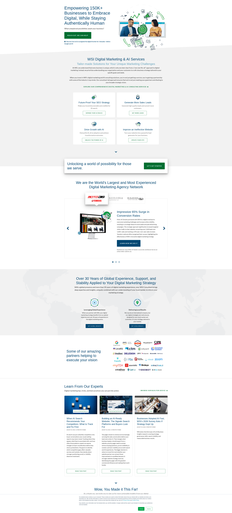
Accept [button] (141, 509)
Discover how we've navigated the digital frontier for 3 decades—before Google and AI (87, 43)
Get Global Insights (94, 326)
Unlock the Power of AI (94, 140)
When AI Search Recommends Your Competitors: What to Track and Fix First (80, 422)
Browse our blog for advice (153, 390)
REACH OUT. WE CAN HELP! (77, 35)
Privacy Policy (126, 500)
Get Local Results (137, 326)
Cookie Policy (135, 500)
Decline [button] (149, 509)
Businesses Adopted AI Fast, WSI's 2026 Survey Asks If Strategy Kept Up (151, 421)
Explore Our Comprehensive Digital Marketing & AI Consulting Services (115, 87)
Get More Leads (138, 113)
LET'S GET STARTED (154, 166)
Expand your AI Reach (94, 113)
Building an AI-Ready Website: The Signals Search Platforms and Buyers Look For (116, 422)
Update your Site (137, 140)
